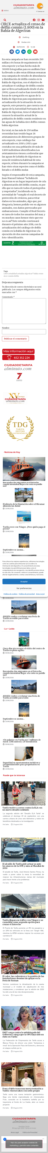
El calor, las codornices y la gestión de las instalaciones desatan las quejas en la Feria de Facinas (23, 978)
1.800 (6, 274)
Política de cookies (10, 594)
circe (6, 276)
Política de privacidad (27, 594)
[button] (5, 20)
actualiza (20, 274)
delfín (16, 276)
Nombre (5, 328)
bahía (36, 274)
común (11, 276)
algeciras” (29, 274)
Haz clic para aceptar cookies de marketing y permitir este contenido (24, 1144)
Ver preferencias (24, 588)
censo (40, 274)
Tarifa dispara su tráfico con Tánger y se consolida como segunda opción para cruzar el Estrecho (22, 922)
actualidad (12, 274)
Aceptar (24, 581)
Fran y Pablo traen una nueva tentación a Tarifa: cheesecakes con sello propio (22, 1089)
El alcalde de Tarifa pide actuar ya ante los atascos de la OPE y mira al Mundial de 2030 (23, 866)
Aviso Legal (40, 594)
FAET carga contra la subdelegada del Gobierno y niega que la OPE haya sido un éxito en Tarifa (23, 1034)
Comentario (8, 297)
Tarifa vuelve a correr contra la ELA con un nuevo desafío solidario (22, 808)
